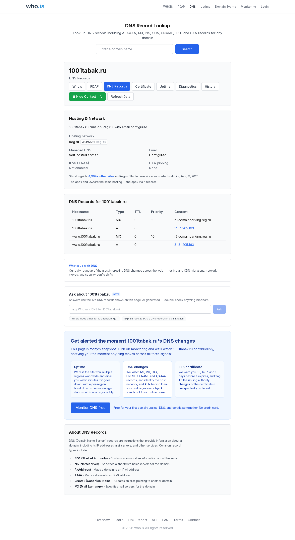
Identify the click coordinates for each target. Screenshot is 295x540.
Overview (103, 520)
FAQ (165, 520)
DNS (193, 6)
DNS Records (117, 86)
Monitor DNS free (90, 408)
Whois (77, 86)
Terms (178, 520)
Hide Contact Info (89, 96)
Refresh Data (120, 96)
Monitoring (248, 6)
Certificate (143, 86)
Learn (119, 520)
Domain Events (225, 6)
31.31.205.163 (184, 228)
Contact (194, 520)
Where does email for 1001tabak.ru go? (95, 318)
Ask (219, 309)
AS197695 (94, 142)
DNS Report (137, 520)
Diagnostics (187, 86)
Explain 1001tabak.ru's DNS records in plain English (154, 318)
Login (265, 6)
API (154, 520)
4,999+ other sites (101, 176)
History (210, 86)
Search (187, 49)
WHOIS (168, 6)
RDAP (181, 6)
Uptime (205, 6)
